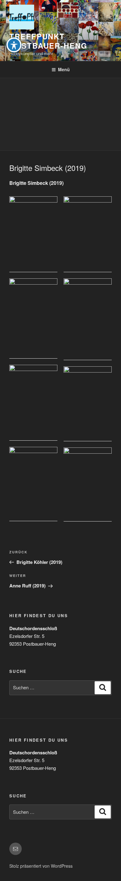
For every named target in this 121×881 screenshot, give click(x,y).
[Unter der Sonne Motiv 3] (33, 318)
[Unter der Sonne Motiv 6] (88, 403)
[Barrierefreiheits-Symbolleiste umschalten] (14, 44)
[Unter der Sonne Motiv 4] (88, 319)
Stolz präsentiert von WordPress (41, 866)
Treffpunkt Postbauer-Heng (48, 41)
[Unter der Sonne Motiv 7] (33, 484)
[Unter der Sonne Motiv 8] (88, 484)
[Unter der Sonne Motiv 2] (88, 234)
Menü (64, 69)
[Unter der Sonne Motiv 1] (33, 234)
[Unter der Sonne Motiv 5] (33, 403)
